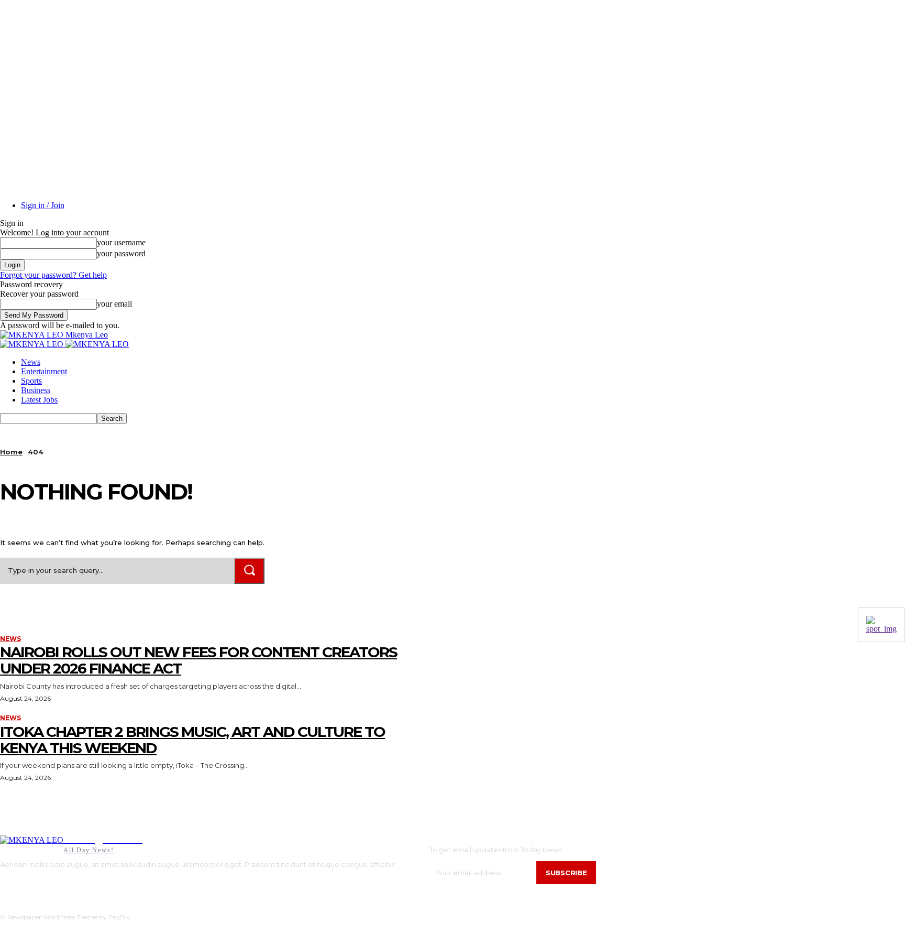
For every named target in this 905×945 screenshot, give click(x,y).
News (30, 361)
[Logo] (32, 344)
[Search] (249, 570)
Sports (31, 380)
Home (11, 452)
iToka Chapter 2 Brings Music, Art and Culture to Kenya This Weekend (192, 740)
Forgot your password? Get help (53, 274)
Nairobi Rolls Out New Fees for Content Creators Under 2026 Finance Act (198, 660)
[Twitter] (49, 882)
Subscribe (566, 872)
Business (35, 390)
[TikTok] (33, 882)
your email (114, 303)
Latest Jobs (39, 399)
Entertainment (44, 371)
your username (121, 242)
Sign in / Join (42, 205)
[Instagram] (17, 882)
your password (121, 253)
